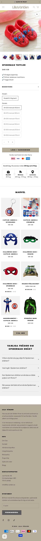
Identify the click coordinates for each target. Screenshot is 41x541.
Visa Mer (20, 333)
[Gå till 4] (25, 57)
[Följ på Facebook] (3, 520)
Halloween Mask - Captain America (10, 253)
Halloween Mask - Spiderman (10, 285)
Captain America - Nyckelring (10, 221)
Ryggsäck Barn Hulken (30, 319)
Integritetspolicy (7, 451)
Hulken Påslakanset (30, 284)
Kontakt (4, 444)
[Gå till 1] (5, 57)
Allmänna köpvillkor (8, 448)
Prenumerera (11, 512)
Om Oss (5, 441)
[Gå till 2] (12, 57)
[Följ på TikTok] (14, 520)
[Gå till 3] (18, 57)
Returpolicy (6, 455)
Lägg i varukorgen (20, 150)
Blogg (4, 465)
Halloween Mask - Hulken (30, 253)
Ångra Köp (5, 458)
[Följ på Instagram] (9, 520)
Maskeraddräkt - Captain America (10, 319)
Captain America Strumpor (30, 221)
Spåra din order (7, 462)
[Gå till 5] (32, 57)
